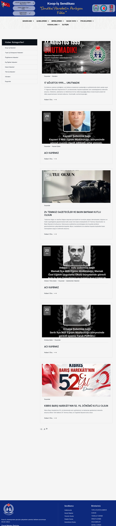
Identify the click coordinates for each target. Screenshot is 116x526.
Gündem (7, 76)
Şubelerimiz (42, 21)
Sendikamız (27, 21)
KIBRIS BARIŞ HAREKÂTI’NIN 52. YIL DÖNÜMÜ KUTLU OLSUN (76, 406)
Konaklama (52, 25)
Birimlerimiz (56, 21)
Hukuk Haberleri (9, 67)
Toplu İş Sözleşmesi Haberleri (14, 52)
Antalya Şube (48, 340)
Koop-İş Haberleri (10, 48)
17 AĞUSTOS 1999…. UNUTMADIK (62, 83)
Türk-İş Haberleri (10, 72)
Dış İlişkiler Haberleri (11, 62)
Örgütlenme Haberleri (11, 57)
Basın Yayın (71, 21)
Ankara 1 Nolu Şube (50, 281)
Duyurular (47, 76)
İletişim (65, 25)
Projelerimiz (86, 21)
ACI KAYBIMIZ (51, 153)
